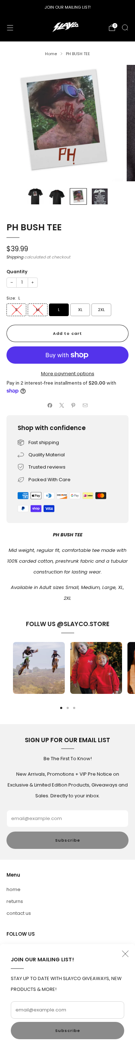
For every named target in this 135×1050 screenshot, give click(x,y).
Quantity (16, 272)
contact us (18, 913)
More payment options (67, 373)
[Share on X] (62, 405)
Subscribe (67, 1030)
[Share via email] (85, 405)
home (13, 889)
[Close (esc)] (125, 953)
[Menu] (10, 27)
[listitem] (67, 7)
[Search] (125, 27)
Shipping (14, 257)
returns (14, 901)
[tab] (61, 708)
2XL (101, 310)
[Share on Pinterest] (73, 405)
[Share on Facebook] (50, 405)
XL (80, 310)
